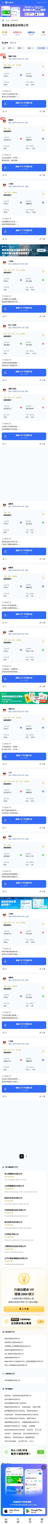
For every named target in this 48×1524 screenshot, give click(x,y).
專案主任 (11, 709)
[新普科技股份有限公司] (24, 1200)
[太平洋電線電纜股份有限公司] (24, 1261)
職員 (10, 836)
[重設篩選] (3, 48)
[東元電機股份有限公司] (24, 1176)
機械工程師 (12, 56)
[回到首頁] (3, 20)
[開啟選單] (2, 2)
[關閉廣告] (43, 1467)
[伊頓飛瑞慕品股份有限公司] (24, 1212)
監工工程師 (12, 325)
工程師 (10, 184)
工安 (10, 772)
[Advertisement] (24, 474)
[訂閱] (45, 20)
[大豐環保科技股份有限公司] (24, 1249)
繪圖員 (10, 120)
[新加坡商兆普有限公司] (24, 1225)
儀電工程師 (12, 389)
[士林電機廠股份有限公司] (24, 1188)
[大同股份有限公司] (24, 1237)
